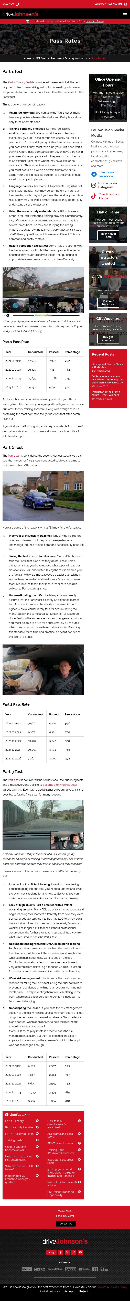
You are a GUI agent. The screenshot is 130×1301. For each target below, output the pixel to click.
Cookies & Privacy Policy (111, 1287)
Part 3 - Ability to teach (19, 1133)
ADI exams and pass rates (60, 1135)
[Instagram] (67, 1252)
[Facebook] (60, 1252)
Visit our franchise (108, 302)
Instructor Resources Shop (60, 1161)
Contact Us (66, 1223)
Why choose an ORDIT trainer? (19, 1168)
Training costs (13, 1140)
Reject (83, 1291)
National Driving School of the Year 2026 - (68, 21)
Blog (51, 1252)
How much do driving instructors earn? (18, 1158)
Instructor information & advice (62, 1184)
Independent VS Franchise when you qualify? (17, 1179)
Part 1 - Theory (14, 1121)
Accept (69, 1291)
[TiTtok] (73, 1252)
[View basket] (125, 4)
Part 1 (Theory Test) (20, 82)
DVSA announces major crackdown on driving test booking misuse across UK (107, 379)
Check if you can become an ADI (15, 1148)
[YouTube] (80, 1252)
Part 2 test (14, 455)
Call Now (9, 4)
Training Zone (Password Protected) (60, 1151)
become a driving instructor (60, 784)
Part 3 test (14, 780)
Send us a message (106, 4)
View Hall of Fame (108, 235)
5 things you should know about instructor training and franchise (61, 1172)
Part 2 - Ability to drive (19, 1127)
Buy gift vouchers (108, 338)
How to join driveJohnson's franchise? (56, 1124)
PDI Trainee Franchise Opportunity (60, 1193)
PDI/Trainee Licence (60, 1143)
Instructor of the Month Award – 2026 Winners (106, 393)
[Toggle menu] (123, 13)
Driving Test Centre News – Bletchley (107, 366)
